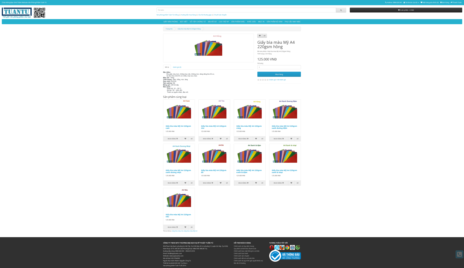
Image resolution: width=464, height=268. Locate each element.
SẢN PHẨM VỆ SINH (274, 21)
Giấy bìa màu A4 (177, 231)
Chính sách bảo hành (241, 253)
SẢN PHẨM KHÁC (238, 21)
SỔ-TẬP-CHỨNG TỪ (198, 21)
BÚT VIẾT (184, 21)
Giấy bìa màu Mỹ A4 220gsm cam (178, 127)
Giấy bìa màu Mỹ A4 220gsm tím (213, 127)
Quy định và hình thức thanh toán (245, 249)
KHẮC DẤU (251, 21)
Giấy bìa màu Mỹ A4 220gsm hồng (189, 29)
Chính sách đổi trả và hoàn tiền (244, 258)
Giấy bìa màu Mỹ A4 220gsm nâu (178, 215)
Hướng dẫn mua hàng (188, 15)
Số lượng (260, 63)
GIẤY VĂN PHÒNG (170, 21)
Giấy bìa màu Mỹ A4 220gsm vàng (249, 127)
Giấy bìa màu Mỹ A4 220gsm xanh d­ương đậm (284, 127)
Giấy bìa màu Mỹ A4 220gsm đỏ (213, 171)
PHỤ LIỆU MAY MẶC (293, 21)
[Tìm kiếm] (341, 10)
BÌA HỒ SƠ (212, 21)
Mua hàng (279, 74)
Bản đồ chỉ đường (240, 263)
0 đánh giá (272, 80)
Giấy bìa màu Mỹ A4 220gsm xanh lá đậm (249, 171)
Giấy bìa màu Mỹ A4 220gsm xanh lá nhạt (284, 171)
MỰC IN (261, 21)
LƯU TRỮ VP (224, 21)
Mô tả (167, 67)
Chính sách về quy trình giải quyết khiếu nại (248, 261)
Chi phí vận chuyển (220, 15)
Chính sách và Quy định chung (244, 246)
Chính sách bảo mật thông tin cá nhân (246, 251)
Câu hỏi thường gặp (204, 15)
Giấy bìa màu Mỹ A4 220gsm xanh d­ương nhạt (178, 171)
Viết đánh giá (281, 80)
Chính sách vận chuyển (241, 256)
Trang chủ (169, 29)
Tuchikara (184, 263)
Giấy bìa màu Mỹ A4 (190, 231)
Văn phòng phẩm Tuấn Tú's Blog (167, 15)
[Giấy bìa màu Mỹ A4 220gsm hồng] (208, 48)
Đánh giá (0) (177, 67)
